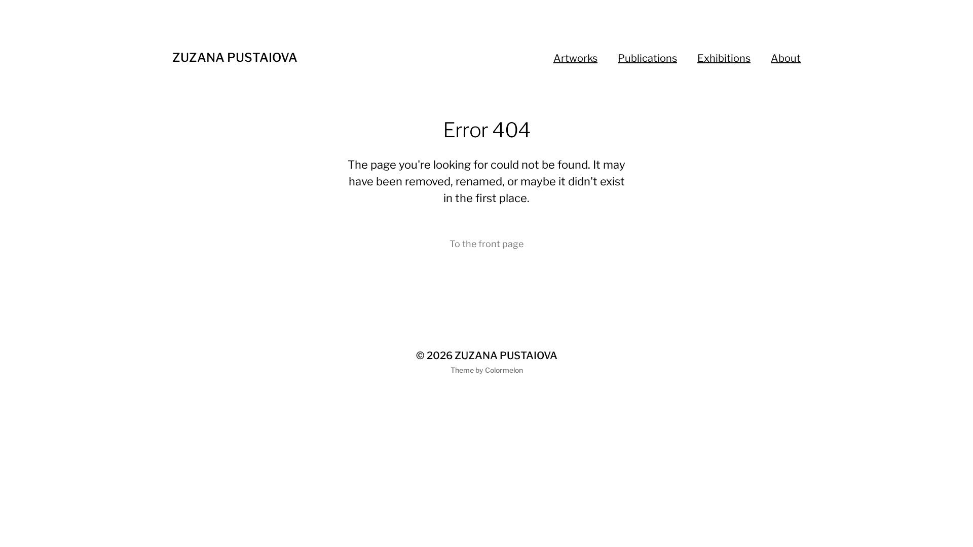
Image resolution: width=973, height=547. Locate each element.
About (786, 58)
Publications (647, 58)
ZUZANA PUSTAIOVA (234, 57)
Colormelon (504, 370)
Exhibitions (724, 58)
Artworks (575, 58)
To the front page (486, 244)
